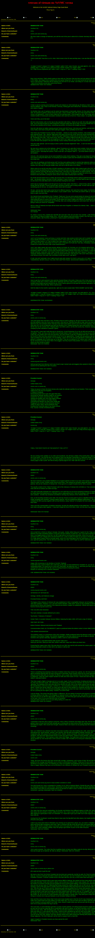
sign (42, 17)
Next (75, 17)
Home (59, 17)
